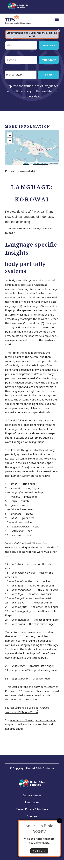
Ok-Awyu (36, 228)
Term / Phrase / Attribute (32, 809)
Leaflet (26, 163)
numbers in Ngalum (22, 720)
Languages (32, 802)
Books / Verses (32, 795)
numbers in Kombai (35, 724)
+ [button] (10, 135)
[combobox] (21, 75)
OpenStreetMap (40, 163)
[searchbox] (21, 74)
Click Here (39, 851)
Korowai (10, 458)
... (17, 232)
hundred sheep (14, 728)
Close (59, 820)
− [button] (10, 140)
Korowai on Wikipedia (18, 171)
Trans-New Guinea (16, 228)
